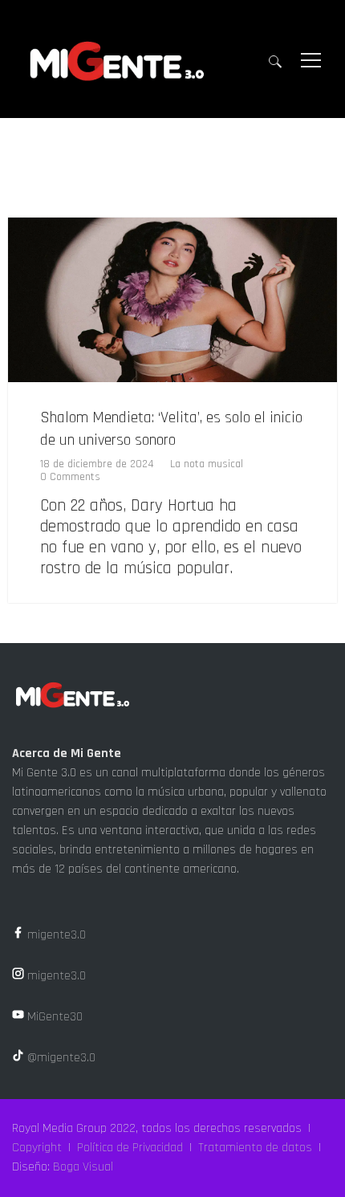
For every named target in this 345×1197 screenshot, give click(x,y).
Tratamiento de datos (255, 1147)
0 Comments (70, 476)
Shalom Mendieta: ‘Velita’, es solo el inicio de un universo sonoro (171, 428)
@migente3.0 (59, 1057)
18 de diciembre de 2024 (97, 464)
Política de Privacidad (130, 1147)
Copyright (37, 1147)
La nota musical (206, 464)
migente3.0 (55, 934)
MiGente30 (53, 1016)
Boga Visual (83, 1166)
